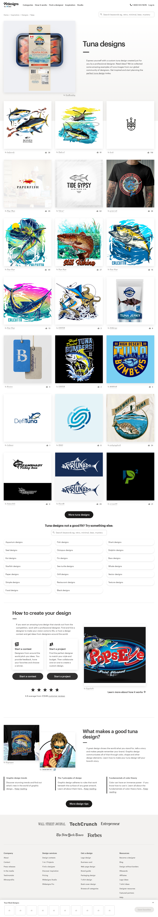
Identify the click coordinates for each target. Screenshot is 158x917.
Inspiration (70, 5)
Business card (86, 862)
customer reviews (56, 696)
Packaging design (88, 875)
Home (6, 15)
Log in (151, 5)
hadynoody (11, 152)
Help (121, 897)
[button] (153, 903)
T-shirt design (86, 880)
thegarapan (10, 762)
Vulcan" (61, 211)
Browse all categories (89, 888)
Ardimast (10, 445)
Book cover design (88, 884)
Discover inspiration (50, 871)
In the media (9, 871)
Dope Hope (11, 269)
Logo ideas (123, 880)
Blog (121, 862)
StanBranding (70, 95)
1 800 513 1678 (140, 5)
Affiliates (123, 875)
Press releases (9, 866)
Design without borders (128, 866)
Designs (25, 15)
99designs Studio (49, 880)
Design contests (48, 858)
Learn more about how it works (125, 692)
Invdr (112, 152)
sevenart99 (113, 504)
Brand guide (86, 871)
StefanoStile (11, 503)
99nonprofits (9, 880)
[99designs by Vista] (11, 4)
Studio (80, 5)
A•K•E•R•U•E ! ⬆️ (49, 769)
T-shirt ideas (124, 884)
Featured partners (126, 893)
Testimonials (9, 875)
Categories (28, 5)
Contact (7, 862)
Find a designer (56, 5)
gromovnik (113, 211)
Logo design (86, 858)
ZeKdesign (113, 328)
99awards (123, 871)
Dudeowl (62, 152)
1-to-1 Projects (48, 862)
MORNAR (113, 386)
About (6, 858)
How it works (41, 5)
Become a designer (127, 858)
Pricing (45, 875)
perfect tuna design (95, 73)
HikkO (61, 445)
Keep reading (21, 789)
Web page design (88, 866)
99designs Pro (48, 884)
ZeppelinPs (90, 688)
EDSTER (62, 328)
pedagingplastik (115, 445)
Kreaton (10, 386)
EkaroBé (62, 503)
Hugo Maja (11, 211)
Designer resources (127, 888)
